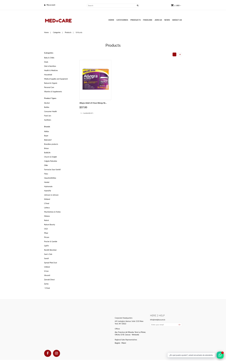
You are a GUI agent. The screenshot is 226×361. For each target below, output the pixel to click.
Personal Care (49, 87)
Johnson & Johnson (51, 195)
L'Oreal (46, 203)
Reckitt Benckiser (50, 250)
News (167, 20)
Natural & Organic (50, 83)
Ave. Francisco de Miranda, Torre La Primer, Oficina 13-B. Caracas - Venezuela (130, 333)
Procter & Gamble (50, 241)
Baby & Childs (49, 58)
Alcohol (47, 103)
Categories (122, 20)
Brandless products (51, 144)
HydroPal (47, 191)
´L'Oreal (47, 288)
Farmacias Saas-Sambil (52, 170)
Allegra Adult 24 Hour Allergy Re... (93, 103)
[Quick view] (107, 85)
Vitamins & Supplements (53, 92)
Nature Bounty (49, 225)
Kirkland (47, 199)
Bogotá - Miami (120, 343)
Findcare (147, 20)
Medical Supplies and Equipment (56, 79)
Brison (46, 148)
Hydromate (48, 186)
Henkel (46, 182)
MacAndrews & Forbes (52, 212)
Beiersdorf (48, 140)
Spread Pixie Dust (50, 263)
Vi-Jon (46, 271)
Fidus (46, 174)
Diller (46, 165)
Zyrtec (46, 284)
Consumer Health (50, 111)
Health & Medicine (51, 70)
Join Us (158, 20)
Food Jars (47, 116)
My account (51, 5)
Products (135, 20)
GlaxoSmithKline (50, 178)
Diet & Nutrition (50, 66)
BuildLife (47, 153)
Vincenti (47, 275)
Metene (47, 216)
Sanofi (46, 258)
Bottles (46, 107)
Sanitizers (47, 120)
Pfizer (46, 233)
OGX (46, 229)
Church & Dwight (50, 157)
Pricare (46, 237)
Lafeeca (47, 208)
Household (48, 75)
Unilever (47, 267)
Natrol (46, 220)
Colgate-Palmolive (50, 161)
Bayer (46, 136)
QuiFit (46, 246)
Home (111, 20)
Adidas (46, 131)
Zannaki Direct (49, 280)
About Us (177, 20)
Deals (46, 62)
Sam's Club (48, 254)
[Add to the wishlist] (107, 90)
